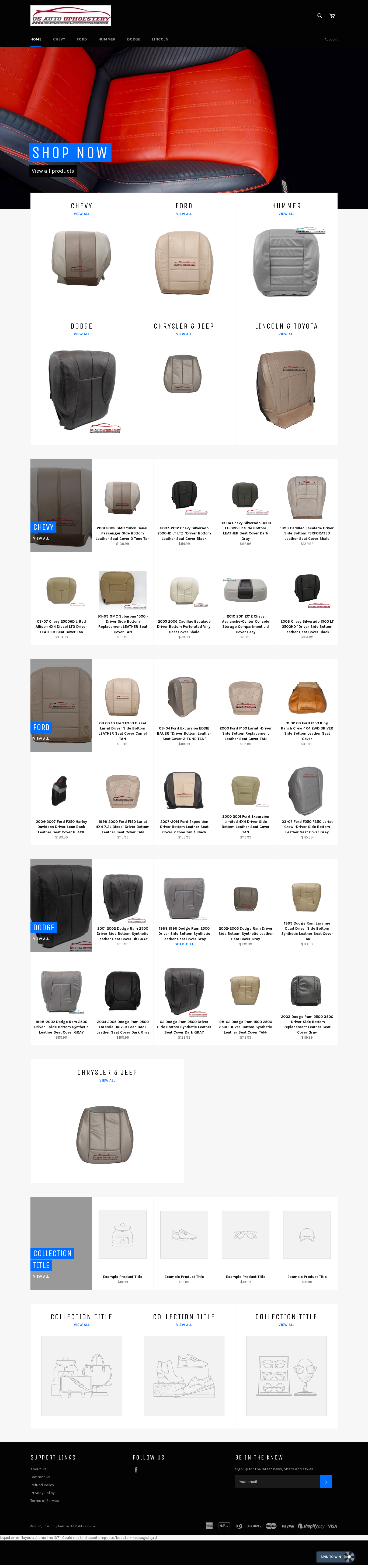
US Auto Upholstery (56, 1526)
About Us (38, 1469)
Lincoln (160, 39)
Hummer (107, 39)
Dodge (133, 39)
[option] (184, 128)
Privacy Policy (42, 1493)
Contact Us (40, 1477)
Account (331, 39)
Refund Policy (42, 1485)
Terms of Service (44, 1500)
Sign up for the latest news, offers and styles (274, 1469)
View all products (53, 171)
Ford (82, 39)
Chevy (59, 39)
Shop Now (70, 152)
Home (35, 39)
